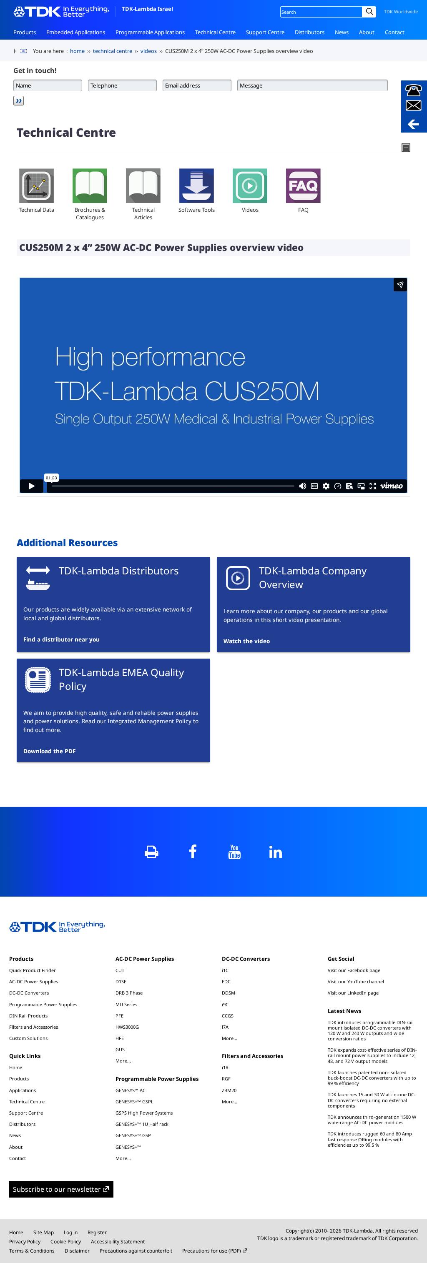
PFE (119, 1015)
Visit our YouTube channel (356, 981)
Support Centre (265, 32)
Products (24, 32)
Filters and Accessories (33, 1027)
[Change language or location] (26, 51)
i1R (225, 1067)
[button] (414, 106)
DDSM (228, 993)
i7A (225, 1027)
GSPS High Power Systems (144, 1113)
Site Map (43, 1232)
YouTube (234, 852)
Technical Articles (143, 213)
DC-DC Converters (29, 993)
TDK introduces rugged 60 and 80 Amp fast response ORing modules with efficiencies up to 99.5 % (370, 1139)
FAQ (303, 209)
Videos (250, 209)
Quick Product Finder (32, 970)
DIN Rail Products (28, 1015)
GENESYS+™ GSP (133, 1135)
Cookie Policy (65, 1241)
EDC (226, 981)
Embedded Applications (75, 32)
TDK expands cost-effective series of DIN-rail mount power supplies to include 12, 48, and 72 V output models (372, 1055)
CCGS (228, 1015)
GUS (120, 1049)
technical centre (112, 51)
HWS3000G (127, 1027)
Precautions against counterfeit (136, 1250)
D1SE (121, 981)
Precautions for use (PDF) (211, 1250)
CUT (120, 970)
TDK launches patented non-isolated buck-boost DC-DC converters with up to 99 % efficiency (372, 1077)
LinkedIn (275, 852)
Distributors (309, 32)
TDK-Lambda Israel (147, 9)
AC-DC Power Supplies (33, 981)
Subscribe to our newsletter (57, 1189)
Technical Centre (215, 32)
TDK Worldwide (401, 11)
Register (97, 1232)
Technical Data (36, 209)
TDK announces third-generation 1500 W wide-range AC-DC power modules (372, 1119)
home (77, 51)
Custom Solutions (28, 1038)
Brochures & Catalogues (90, 213)
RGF (226, 1078)
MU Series (126, 1004)
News (342, 32)
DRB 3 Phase (129, 993)
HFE (120, 1038)
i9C (225, 1004)
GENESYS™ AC (131, 1090)
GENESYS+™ (128, 1147)
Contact (394, 32)
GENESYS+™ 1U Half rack (142, 1124)
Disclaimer (77, 1250)
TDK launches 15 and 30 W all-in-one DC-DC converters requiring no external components (372, 1099)
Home (15, 1067)
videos (149, 51)
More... (123, 1060)
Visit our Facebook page (354, 970)
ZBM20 (229, 1090)
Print (151, 852)
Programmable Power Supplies (43, 1004)
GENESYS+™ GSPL (134, 1101)
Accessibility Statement (118, 1241)
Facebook (193, 852)
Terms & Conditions (32, 1250)
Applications (22, 1090)
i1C (225, 970)
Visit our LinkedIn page (353, 993)
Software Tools (196, 209)
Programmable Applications (150, 32)
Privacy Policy (24, 1241)
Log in (71, 1232)
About (366, 32)
